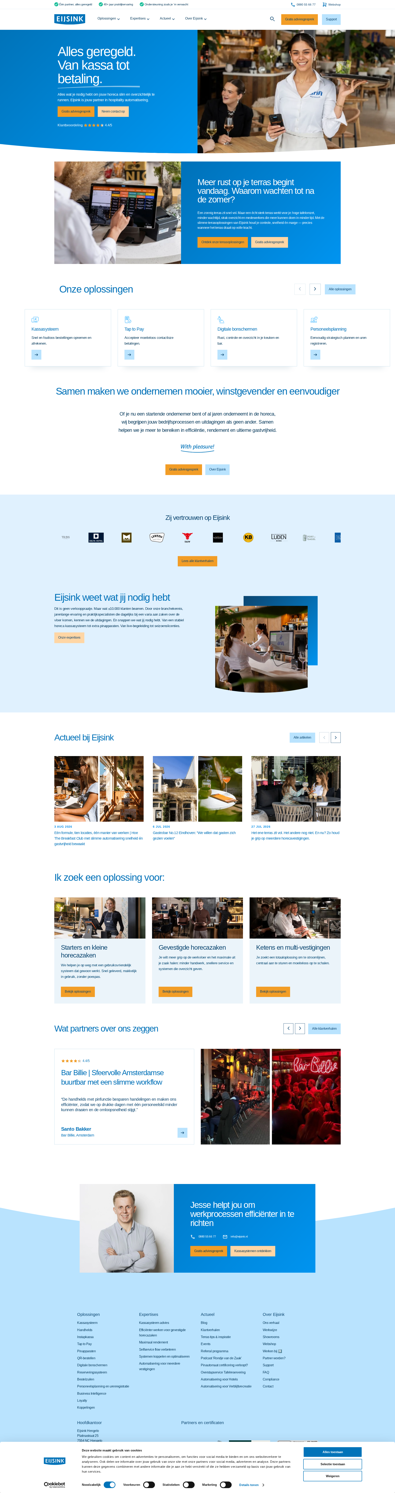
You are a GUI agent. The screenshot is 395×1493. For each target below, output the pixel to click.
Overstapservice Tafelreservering (223, 1372)
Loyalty (82, 1400)
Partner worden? (274, 1358)
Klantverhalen (210, 1330)
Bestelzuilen (85, 1379)
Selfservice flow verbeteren (157, 1349)
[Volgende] (336, 737)
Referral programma (214, 1351)
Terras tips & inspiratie (216, 1337)
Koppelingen (86, 1407)
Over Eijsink (194, 18)
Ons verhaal (271, 1323)
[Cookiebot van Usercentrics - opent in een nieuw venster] (55, 1485)
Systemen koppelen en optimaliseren (164, 1356)
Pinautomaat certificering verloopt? (224, 1365)
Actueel (165, 18)
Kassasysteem (87, 1323)
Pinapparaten (86, 1351)
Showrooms (271, 1337)
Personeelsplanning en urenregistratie (103, 1386)
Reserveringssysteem (92, 1372)
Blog (204, 1323)
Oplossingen (107, 18)
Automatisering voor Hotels (219, 1379)
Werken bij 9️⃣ (272, 1351)
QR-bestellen (86, 1358)
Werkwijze (270, 1330)
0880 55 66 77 (306, 4)
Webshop (334, 4)
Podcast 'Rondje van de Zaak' (221, 1358)
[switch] (149, 1484)
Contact (268, 1386)
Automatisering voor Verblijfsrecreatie (226, 1386)
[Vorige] (324, 737)
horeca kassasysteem (70, 626)
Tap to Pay (84, 1344)
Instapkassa (85, 1337)
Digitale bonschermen (92, 1365)
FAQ (266, 1372)
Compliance (271, 1379)
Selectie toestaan (333, 1464)
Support (268, 1365)
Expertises (138, 18)
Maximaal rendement (153, 1342)
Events (205, 1344)
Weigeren (332, 1476)
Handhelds (84, 1330)
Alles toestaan (333, 1452)
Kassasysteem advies (154, 1323)
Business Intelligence (91, 1393)
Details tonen (248, 1485)
